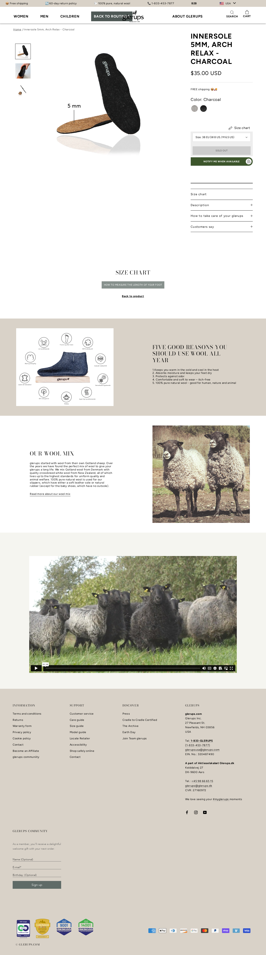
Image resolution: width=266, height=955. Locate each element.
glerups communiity (26, 757)
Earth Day (128, 732)
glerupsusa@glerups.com (202, 749)
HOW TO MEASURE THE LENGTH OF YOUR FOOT (133, 284)
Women (21, 16)
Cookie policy (22, 738)
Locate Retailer (80, 738)
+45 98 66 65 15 (202, 781)
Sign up (37, 885)
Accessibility (78, 744)
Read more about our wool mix (50, 494)
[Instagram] (196, 812)
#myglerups (221, 799)
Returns (18, 720)
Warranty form (22, 726)
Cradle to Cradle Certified (139, 720)
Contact (18, 744)
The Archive (130, 726)
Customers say (202, 226)
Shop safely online (82, 751)
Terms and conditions (27, 713)
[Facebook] (187, 812)
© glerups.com (28, 944)
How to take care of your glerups (217, 216)
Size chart (241, 128)
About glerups (187, 16)
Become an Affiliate (26, 751)
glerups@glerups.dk (198, 785)
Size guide (77, 726)
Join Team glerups (134, 738)
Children (69, 16)
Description (200, 205)
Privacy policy (22, 732)
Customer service (82, 713)
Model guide (78, 732)
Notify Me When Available (221, 161)
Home (17, 29)
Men (44, 16)
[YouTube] (205, 812)
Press (126, 713)
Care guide (77, 720)
